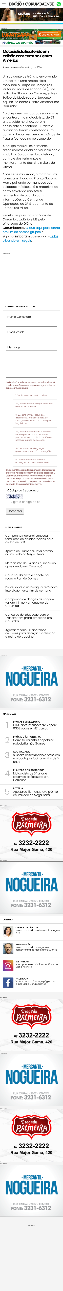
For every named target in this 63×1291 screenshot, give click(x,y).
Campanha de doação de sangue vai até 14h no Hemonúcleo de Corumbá (29, 602)
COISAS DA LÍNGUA (26, 927)
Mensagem (15, 347)
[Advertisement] (31, 277)
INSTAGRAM (22, 961)
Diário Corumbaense (31, 4)
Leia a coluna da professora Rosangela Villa (37, 931)
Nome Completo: (19, 317)
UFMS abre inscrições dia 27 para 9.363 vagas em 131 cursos (35, 726)
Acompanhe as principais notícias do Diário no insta (36, 965)
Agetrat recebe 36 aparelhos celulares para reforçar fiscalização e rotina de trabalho (30, 633)
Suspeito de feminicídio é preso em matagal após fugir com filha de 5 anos (36, 758)
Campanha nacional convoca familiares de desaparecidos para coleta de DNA (29, 539)
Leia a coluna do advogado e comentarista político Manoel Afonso (36, 948)
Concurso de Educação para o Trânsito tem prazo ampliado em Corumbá (28, 618)
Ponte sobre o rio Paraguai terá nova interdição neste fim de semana (31, 589)
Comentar (15, 511)
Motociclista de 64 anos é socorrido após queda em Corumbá (30, 564)
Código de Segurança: (23, 490)
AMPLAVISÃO (23, 944)
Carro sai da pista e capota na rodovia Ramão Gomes (27, 576)
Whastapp (58, 4)
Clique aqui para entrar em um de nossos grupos (31, 230)
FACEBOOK (21, 978)
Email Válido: (16, 332)
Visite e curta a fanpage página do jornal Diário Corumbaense (35, 983)
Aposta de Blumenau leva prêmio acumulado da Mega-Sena (29, 552)
